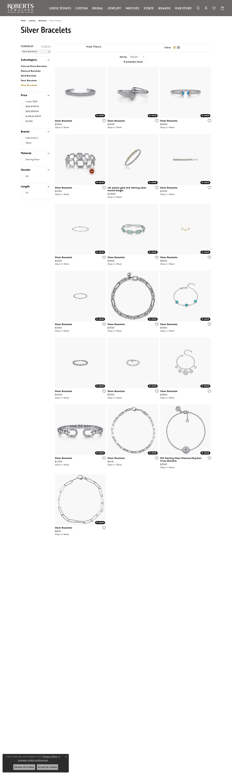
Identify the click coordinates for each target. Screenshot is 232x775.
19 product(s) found (133, 62)
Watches (132, 8)
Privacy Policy (50, 756)
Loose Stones (60, 8)
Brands (164, 8)
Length (25, 186)
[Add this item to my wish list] (103, 120)
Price (24, 95)
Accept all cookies (47, 767)
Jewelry (114, 8)
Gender (26, 170)
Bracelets (43, 21)
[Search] (198, 8)
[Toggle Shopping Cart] (222, 8)
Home (23, 21)
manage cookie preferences (33, 760)
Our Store (183, 8)
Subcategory (29, 60)
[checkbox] (29, 101)
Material (26, 153)
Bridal (97, 8)
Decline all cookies (24, 767)
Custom (82, 8)
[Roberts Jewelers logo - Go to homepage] (21, 8)
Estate (149, 8)
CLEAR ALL (46, 47)
